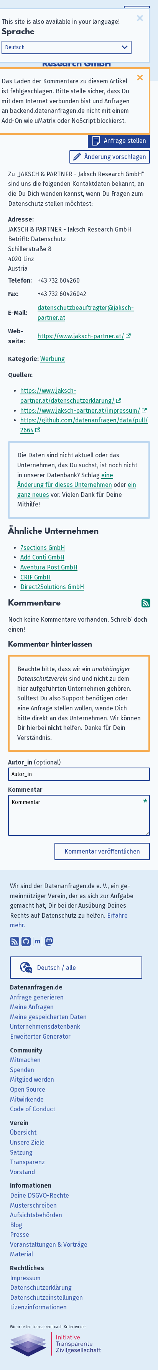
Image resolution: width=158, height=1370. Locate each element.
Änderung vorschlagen (115, 156)
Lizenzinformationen (38, 1307)
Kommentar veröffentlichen (102, 851)
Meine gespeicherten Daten (48, 1017)
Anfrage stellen (125, 140)
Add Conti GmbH (42, 557)
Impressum (25, 1278)
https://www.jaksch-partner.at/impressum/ (80, 410)
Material (21, 1254)
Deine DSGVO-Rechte (39, 1195)
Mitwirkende (27, 1099)
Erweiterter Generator (40, 1036)
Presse (19, 1234)
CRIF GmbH (35, 577)
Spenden (22, 1070)
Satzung (21, 1152)
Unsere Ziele (27, 1142)
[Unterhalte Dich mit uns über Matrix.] (37, 939)
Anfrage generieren (37, 997)
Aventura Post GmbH (48, 567)
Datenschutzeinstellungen (46, 1297)
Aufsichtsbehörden (36, 1215)
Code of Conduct (32, 1109)
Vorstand (22, 1172)
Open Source (27, 1089)
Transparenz (27, 1162)
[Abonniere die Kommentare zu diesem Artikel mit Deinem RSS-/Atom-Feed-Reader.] (146, 603)
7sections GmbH (42, 547)
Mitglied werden (32, 1079)
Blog (16, 1225)
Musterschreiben (33, 1205)
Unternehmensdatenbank (45, 1026)
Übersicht (23, 1132)
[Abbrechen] (140, 18)
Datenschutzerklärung (41, 1287)
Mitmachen (25, 1060)
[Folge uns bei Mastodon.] (49, 939)
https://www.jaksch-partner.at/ (81, 336)
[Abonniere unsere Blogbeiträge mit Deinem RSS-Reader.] (14, 939)
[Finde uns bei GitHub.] (26, 939)
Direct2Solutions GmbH (52, 587)
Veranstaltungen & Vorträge (48, 1244)
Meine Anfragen (32, 1007)
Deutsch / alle (56, 967)
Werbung (52, 358)
